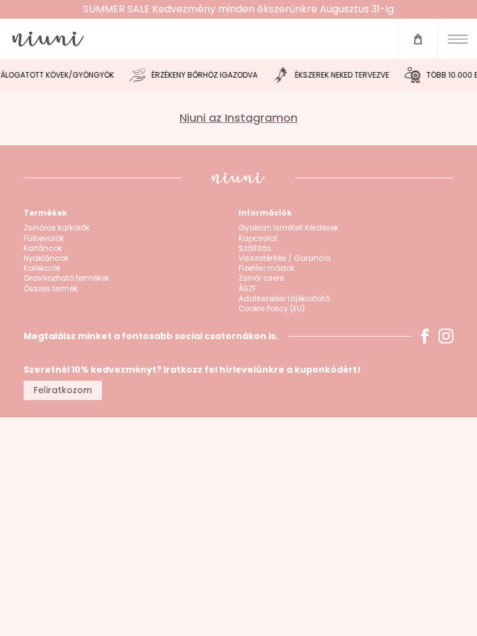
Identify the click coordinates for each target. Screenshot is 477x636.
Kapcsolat (258, 238)
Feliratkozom (63, 390)
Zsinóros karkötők (56, 228)
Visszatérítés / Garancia (284, 258)
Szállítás (254, 248)
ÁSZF (247, 289)
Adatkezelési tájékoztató (284, 299)
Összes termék (51, 289)
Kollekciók (42, 268)
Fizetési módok (266, 268)
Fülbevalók (44, 238)
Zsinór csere (261, 278)
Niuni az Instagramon (238, 118)
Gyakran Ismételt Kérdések (288, 228)
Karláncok (43, 248)
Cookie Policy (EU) (271, 309)
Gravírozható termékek (66, 278)
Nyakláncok (46, 258)
